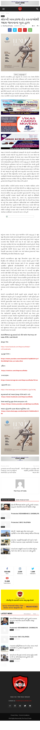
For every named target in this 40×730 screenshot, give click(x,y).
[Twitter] (25, 706)
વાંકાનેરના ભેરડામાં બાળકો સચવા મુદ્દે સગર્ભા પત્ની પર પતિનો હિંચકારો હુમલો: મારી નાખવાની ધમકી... (23, 657)
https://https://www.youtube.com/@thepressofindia (20, 404)
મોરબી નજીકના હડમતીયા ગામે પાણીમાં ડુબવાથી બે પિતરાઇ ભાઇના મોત (30, 470)
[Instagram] (15, 706)
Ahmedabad (27, 614)
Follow (20, 567)
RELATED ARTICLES (8, 500)
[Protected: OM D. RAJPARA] (5, 524)
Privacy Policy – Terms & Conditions (20, 715)
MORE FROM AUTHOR (22, 500)
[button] (37, 9)
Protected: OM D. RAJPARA (21, 522)
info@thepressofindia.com (24, 701)
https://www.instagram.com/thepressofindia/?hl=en (19, 380)
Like (7, 567)
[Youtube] (30, 706)
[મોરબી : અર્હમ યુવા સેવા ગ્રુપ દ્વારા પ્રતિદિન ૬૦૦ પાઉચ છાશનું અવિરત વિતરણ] (5, 533)
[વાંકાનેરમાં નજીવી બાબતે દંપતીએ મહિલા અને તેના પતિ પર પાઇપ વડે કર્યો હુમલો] (5, 551)
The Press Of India (8, 26)
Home (2, 13)
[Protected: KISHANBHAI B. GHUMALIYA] (5, 516)
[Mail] (20, 706)
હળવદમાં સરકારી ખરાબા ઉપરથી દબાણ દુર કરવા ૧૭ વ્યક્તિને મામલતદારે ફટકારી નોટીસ (10, 470)
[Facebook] (10, 706)
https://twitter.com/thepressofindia (14, 370)
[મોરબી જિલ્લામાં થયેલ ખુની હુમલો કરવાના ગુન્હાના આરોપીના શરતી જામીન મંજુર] (5, 507)
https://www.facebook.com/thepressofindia (17, 397)
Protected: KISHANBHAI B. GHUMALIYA (25, 513)
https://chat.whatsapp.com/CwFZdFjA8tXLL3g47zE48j (18, 389)
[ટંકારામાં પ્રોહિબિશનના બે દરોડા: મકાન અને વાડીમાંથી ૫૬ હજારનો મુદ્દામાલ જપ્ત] (4, 648)
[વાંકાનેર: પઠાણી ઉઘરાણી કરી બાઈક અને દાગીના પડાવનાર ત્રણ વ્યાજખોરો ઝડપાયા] (5, 542)
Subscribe (7, 577)
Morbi (7, 13)
